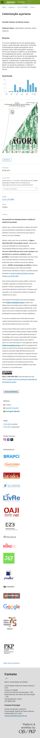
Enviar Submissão (11, 392)
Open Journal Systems (11, 663)
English (8, 405)
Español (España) (12, 408)
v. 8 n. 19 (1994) (22, 7)
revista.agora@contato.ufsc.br (15, 716)
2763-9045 (7, 424)
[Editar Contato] (6, 678)
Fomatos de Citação (10, 189)
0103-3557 (7, 427)
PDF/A (7, 160)
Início (4, 7)
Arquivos (11, 7)
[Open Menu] (2, 2)
